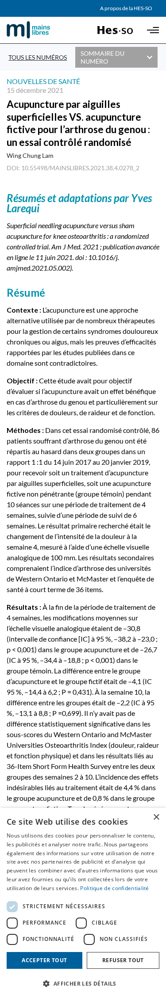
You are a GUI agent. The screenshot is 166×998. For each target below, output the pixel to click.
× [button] (156, 817)
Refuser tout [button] (123, 960)
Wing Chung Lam (30, 155)
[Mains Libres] (43, 30)
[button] (83, 983)
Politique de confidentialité (114, 888)
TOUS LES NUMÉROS (37, 57)
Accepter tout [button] (44, 960)
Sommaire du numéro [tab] (102, 57)
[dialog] (83, 903)
